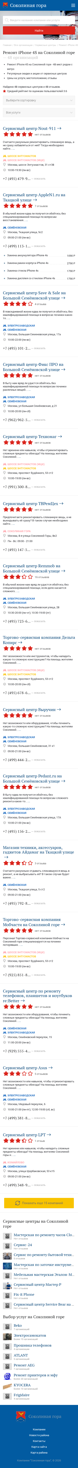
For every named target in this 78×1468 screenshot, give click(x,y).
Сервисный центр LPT (24, 1134)
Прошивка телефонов (33, 1345)
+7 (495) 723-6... (24, 621)
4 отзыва (40, 304)
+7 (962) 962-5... (24, 419)
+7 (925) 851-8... (24, 974)
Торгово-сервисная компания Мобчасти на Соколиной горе (32, 922)
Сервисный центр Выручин (29, 709)
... (14, 148)
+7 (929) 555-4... (24, 1051)
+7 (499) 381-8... (24, 1118)
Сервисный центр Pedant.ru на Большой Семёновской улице (32, 778)
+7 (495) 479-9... (24, 178)
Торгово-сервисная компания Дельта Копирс (39, 640)
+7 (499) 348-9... (24, 1185)
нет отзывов (43, 134)
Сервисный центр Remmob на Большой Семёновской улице (31, 568)
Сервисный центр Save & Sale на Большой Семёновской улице (34, 295)
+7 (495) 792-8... (24, 903)
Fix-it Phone (24, 1294)
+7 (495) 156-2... (24, 831)
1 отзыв (40, 1141)
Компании (39, 1429)
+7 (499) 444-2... (24, 759)
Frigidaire (22, 1395)
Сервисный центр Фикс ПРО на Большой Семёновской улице (33, 367)
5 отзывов (41, 1074)
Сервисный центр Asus (25, 1067)
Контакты (39, 1441)
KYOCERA (22, 1385)
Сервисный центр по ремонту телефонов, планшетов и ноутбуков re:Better (37, 996)
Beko (18, 1325)
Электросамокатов (30, 1335)
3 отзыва (40, 863)
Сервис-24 (23, 1244)
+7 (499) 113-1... (24, 246)
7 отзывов (41, 206)
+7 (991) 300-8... (24, 486)
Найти (39, 30)
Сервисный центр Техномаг (30, 436)
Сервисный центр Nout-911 (29, 128)
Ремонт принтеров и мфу (36, 1375)
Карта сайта (39, 1446)
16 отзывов (42, 577)
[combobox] (39, 100)
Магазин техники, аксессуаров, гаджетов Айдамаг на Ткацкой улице (38, 850)
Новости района (39, 1435)
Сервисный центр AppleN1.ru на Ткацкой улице (34, 197)
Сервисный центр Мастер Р (37, 1284)
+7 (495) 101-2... (24, 348)
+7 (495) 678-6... (24, 692)
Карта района (39, 1452)
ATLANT (21, 1355)
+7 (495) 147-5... (24, 549)
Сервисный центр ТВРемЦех (30, 503)
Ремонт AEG (24, 1365)
